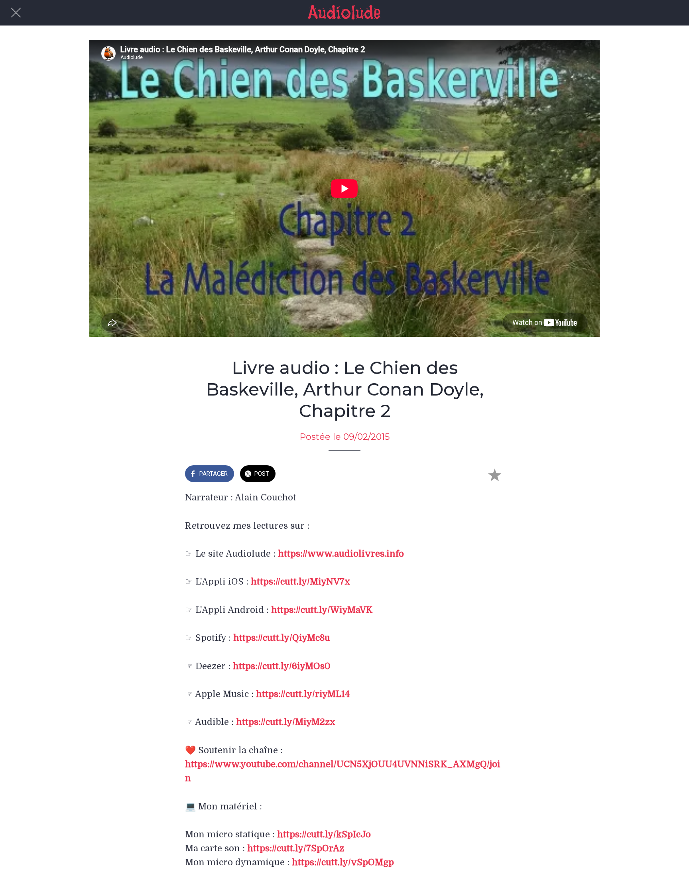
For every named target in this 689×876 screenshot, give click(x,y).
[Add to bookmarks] (494, 474)
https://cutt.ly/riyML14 (303, 694)
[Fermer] (16, 13)
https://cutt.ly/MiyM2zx (285, 722)
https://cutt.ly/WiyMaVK (321, 610)
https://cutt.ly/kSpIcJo (324, 834)
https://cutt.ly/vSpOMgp (343, 862)
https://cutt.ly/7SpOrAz (295, 848)
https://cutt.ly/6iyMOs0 (282, 666)
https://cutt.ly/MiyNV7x (300, 582)
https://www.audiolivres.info (341, 554)
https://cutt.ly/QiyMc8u (281, 638)
